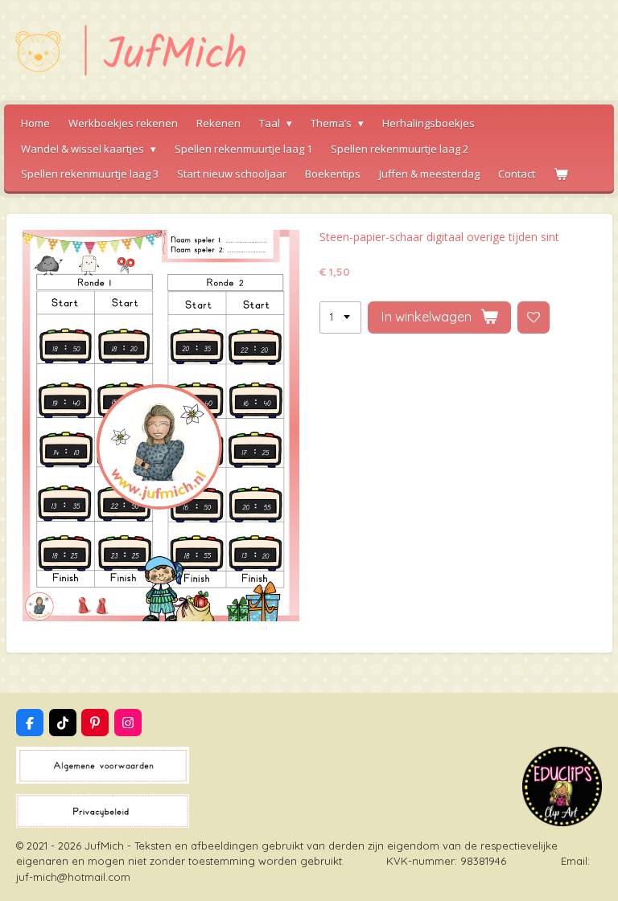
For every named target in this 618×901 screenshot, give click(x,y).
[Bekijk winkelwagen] (561, 174)
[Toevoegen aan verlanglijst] (533, 317)
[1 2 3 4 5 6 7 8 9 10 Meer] (340, 317)
